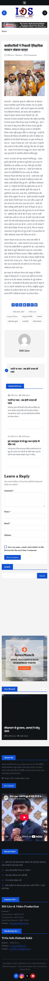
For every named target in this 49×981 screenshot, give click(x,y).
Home (4, 31)
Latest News (13, 316)
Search (7, 567)
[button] (42, 689)
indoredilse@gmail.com (19, 923)
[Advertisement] (24, 607)
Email (7, 523)
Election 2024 (19, 311)
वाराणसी (25, 321)
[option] (24, 717)
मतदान (40, 316)
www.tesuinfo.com (18, 946)
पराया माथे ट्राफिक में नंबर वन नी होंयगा (17, 870)
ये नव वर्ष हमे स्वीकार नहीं (13, 880)
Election (19, 55)
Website (7, 535)
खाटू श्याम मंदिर (27, 316)
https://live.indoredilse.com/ (16, 778)
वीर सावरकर (37, 321)
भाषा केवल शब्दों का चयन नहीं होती (16, 875)
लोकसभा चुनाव (13, 321)
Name (7, 511)
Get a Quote (9, 785)
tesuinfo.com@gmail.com (20, 949)
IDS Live (10, 55)
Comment (9, 490)
